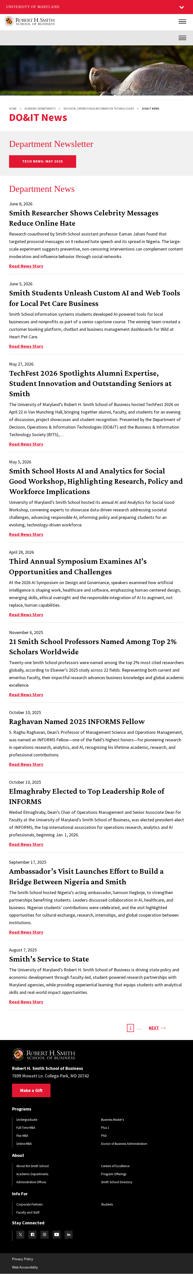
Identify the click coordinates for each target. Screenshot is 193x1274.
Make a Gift (31, 1090)
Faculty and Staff (27, 1212)
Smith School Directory (116, 1182)
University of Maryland (32, 7)
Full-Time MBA (25, 1128)
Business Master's (112, 1120)
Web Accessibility (25, 1267)
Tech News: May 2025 (42, 161)
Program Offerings (113, 1174)
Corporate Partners (29, 1204)
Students (107, 1204)
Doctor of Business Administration (124, 1144)
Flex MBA (22, 1136)
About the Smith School (32, 1166)
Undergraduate (26, 1120)
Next (157, 1028)
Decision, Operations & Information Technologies (99, 108)
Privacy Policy (22, 1259)
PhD (104, 1136)
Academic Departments (40, 108)
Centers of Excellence (115, 1166)
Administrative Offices (31, 1182)
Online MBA (24, 1144)
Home (13, 108)
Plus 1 (105, 1128)
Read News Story (26, 266)
